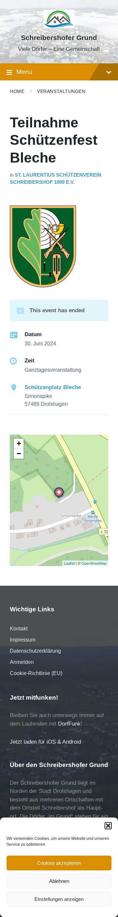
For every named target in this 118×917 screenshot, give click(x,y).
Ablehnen (59, 881)
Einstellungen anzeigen (59, 899)
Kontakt (19, 628)
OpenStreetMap (94, 563)
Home (17, 91)
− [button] (19, 453)
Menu (24, 71)
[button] (108, 825)
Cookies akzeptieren (59, 863)
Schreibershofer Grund (59, 38)
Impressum (22, 640)
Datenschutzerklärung (35, 651)
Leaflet (69, 563)
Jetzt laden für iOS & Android (45, 742)
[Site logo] (59, 26)
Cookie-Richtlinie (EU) (36, 673)
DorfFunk (69, 724)
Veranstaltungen (61, 91)
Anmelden (22, 662)
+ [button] (19, 443)
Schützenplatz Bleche (53, 387)
